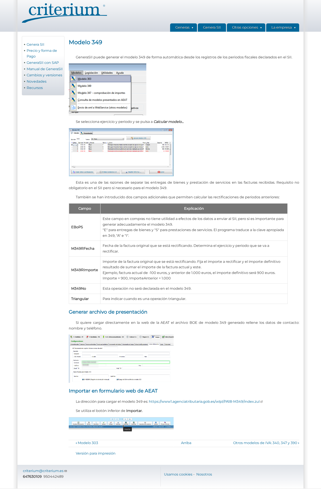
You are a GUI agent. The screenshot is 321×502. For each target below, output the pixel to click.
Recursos (35, 88)
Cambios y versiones (44, 75)
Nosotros (204, 474)
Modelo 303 (87, 443)
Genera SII (35, 44)
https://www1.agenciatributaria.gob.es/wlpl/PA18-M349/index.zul (204, 401)
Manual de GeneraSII (45, 69)
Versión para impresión (96, 453)
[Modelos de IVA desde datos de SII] (184, 89)
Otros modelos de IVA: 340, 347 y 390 (266, 443)
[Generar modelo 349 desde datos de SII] (184, 152)
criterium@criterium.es (43, 471)
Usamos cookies (178, 474)
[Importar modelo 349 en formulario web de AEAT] (184, 425)
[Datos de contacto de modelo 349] (184, 359)
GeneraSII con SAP (43, 63)
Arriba (186, 443)
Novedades (37, 81)
